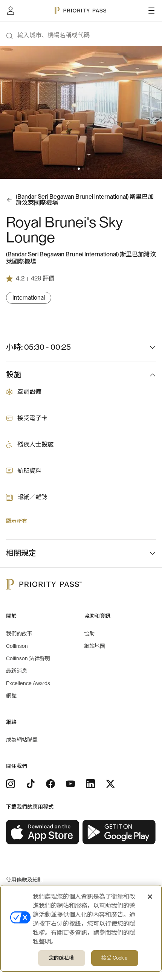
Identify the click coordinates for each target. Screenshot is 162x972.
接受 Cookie (114, 957)
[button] (74, 169)
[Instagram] (10, 783)
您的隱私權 (61, 957)
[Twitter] (110, 783)
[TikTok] (30, 783)
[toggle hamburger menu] (151, 10)
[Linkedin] (90, 783)
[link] (42, 832)
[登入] (10, 10)
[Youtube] (70, 783)
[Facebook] (50, 783)
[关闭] (150, 896)
